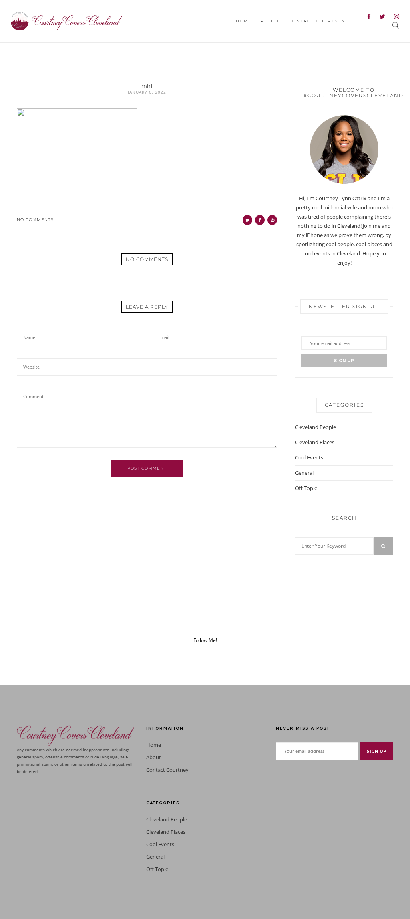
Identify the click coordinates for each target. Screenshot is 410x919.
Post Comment (147, 468)
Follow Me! (205, 640)
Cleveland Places (314, 442)
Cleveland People (315, 427)
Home (244, 21)
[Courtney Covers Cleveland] (66, 20)
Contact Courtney (317, 21)
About (270, 21)
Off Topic (306, 488)
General (304, 472)
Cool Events (309, 457)
